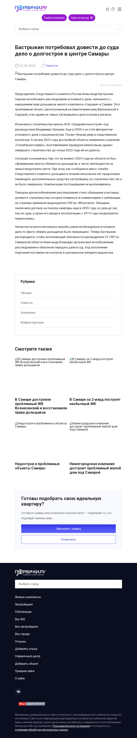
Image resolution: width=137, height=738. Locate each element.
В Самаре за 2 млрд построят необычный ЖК (95, 401)
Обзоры (26, 293)
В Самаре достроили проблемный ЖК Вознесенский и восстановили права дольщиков (41, 406)
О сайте (20, 678)
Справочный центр (27, 656)
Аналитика (28, 312)
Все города (22, 634)
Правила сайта (24, 671)
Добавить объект (26, 663)
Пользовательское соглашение (71, 726)
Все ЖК (20, 619)
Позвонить (68, 539)
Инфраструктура (32, 322)
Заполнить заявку (68, 528)
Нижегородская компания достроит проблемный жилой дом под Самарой (95, 468)
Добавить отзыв (26, 649)
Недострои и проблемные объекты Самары (37, 466)
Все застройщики (26, 626)
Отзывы (20, 641)
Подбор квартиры (54, 17)
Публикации (23, 611)
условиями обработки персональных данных (41, 729)
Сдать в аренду (81, 17)
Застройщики (24, 604)
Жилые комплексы (28, 597)
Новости (52, 65)
